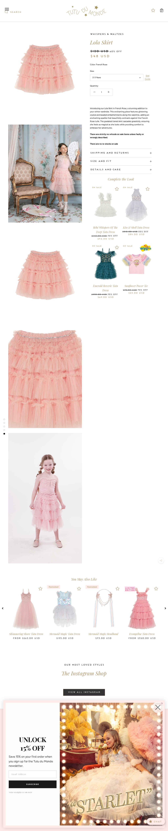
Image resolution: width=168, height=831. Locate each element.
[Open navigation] (7, 9)
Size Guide (147, 77)
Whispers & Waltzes (107, 34)
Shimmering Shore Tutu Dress (26, 634)
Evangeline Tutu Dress (142, 634)
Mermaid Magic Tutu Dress (64, 634)
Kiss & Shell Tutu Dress (136, 227)
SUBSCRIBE (32, 784)
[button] (2, 608)
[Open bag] (161, 10)
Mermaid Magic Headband (103, 634)
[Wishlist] (117, 188)
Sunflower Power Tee (136, 286)
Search (15, 12)
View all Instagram (84, 692)
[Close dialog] (158, 707)
